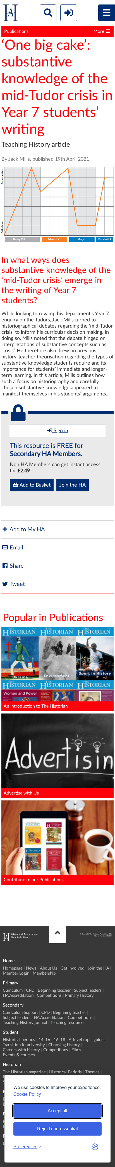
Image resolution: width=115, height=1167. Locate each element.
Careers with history (21, 1050)
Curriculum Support (20, 1013)
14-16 (44, 1040)
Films (76, 1050)
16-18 (59, 1040)
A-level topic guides (87, 1040)
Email (15, 548)
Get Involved (72, 968)
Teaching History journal (25, 1023)
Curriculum (13, 990)
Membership (44, 973)
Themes (92, 1072)
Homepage (13, 968)
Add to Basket (34, 485)
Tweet (16, 584)
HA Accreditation (18, 995)
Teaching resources (68, 1023)
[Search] (48, 12)
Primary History (79, 995)
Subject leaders (88, 990)
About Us (48, 968)
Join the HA (72, 485)
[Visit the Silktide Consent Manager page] (95, 1147)
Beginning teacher (54, 990)
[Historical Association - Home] (20, 939)
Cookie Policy (27, 1094)
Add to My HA (26, 529)
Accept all (57, 1110)
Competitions (49, 995)
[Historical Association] (10, 14)
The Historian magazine (24, 1072)
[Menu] (106, 12)
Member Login (16, 973)
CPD (30, 990)
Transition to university (24, 1045)
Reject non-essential (57, 1128)
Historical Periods (65, 1072)
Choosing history (64, 1045)
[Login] (68, 12)
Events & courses (19, 1055)
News (31, 968)
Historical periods (19, 1040)
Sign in (60, 430)
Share (16, 566)
